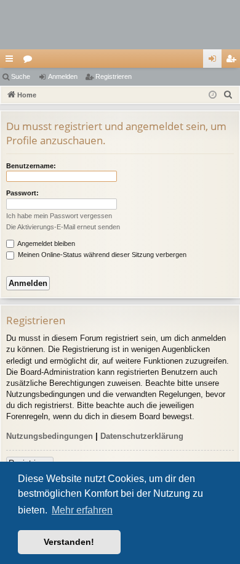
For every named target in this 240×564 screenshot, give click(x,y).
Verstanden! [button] (69, 542)
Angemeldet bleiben (45, 243)
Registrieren (113, 76)
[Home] (120, 24)
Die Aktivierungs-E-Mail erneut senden (63, 227)
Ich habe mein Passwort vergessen (59, 215)
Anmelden (63, 76)
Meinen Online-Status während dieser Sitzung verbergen (101, 254)
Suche (20, 76)
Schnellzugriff (11, 61)
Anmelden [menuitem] (215, 61)
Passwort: (22, 193)
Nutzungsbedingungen (49, 436)
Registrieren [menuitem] (233, 61)
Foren (30, 61)
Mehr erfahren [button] (82, 510)
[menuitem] (228, 95)
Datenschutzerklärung (141, 436)
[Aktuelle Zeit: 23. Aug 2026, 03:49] (213, 95)
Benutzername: (31, 166)
